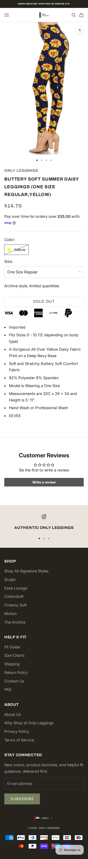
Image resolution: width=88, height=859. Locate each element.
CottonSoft (13, 596)
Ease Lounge (15, 588)
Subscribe (22, 799)
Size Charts (14, 655)
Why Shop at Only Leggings (29, 723)
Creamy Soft (15, 605)
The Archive (14, 622)
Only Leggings (21, 170)
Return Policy (16, 672)
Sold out (44, 301)
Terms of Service (19, 740)
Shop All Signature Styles (26, 571)
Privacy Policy (16, 731)
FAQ (7, 689)
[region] (44, 522)
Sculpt (9, 579)
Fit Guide (12, 647)
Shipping (12, 664)
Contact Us (14, 681)
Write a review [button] (44, 482)
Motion (10, 613)
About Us (12, 714)
